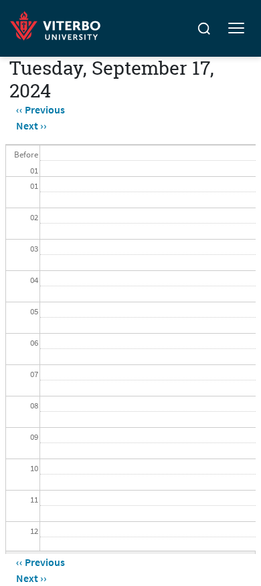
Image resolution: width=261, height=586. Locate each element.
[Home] (59, 23)
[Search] (204, 28)
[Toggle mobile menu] (236, 28)
